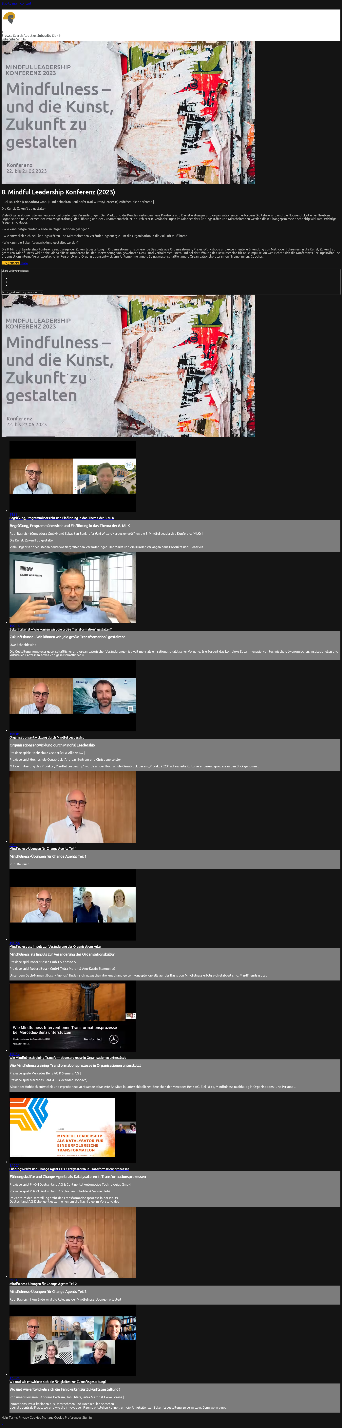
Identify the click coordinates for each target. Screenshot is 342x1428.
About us (30, 35)
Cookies (36, 1417)
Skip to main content (16, 3)
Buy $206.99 (11, 263)
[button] (3, 32)
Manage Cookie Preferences (62, 1417)
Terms (14, 1417)
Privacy (24, 1417)
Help (5, 1417)
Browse (7, 35)
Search (18, 35)
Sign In (21, 39)
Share (24, 263)
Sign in (57, 35)
